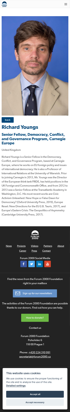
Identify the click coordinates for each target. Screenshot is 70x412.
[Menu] (65, 4)
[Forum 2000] (29, 4)
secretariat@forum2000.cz (35, 356)
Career (22, 250)
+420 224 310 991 (39, 352)
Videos (34, 246)
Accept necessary (35, 402)
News (9, 246)
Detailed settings (16, 385)
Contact (46, 250)
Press (34, 250)
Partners (48, 246)
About (60, 246)
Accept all (35, 394)
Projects (21, 246)
